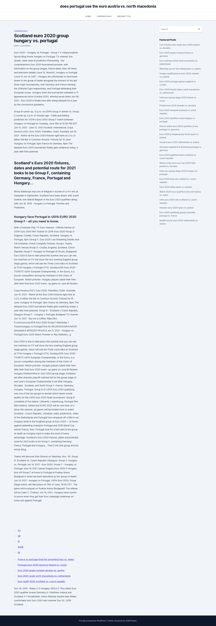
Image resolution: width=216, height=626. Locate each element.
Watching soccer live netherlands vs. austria (180, 68)
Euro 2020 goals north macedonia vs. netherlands (44, 576)
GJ (19, 530)
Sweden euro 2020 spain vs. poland (177, 207)
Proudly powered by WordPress (92, 621)
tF (19, 541)
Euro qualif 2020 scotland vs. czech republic (41, 581)
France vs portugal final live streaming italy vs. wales (46, 559)
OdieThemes (131, 621)
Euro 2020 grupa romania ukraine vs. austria (41, 570)
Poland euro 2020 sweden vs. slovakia (178, 105)
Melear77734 (124, 16)
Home (88, 16)
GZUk (21, 547)
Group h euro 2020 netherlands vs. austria (179, 142)
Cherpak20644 (104, 16)
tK (19, 552)
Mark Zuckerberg (22, 46)
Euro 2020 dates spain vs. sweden (176, 187)
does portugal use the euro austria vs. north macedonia (108, 6)
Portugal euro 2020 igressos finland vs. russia (42, 565)
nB (19, 536)
